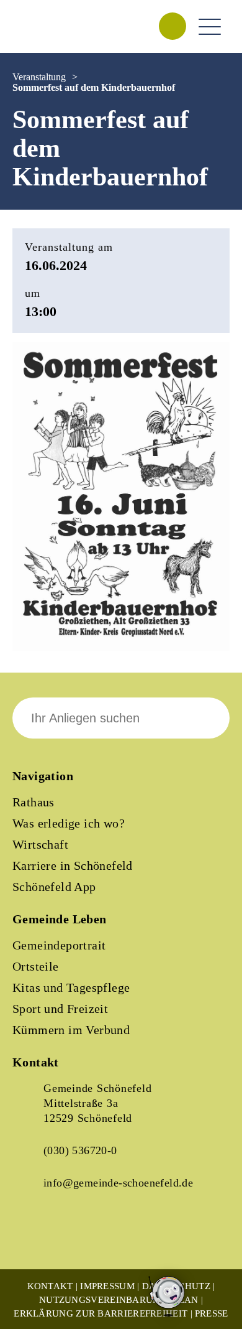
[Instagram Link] (74, 1237)
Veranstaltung (39, 77)
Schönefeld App (54, 886)
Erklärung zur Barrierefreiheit (100, 1313)
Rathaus (33, 802)
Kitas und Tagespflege (71, 987)
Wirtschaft (40, 844)
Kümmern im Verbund (71, 1030)
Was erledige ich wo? (68, 823)
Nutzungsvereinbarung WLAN (119, 1300)
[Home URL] (67, 40)
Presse (211, 1313)
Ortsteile (35, 966)
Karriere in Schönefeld (72, 865)
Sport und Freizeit (60, 1008)
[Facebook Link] (32, 1237)
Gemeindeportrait (58, 945)
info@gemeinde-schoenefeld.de (118, 1183)
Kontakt (50, 1286)
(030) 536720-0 (80, 1150)
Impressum (107, 1286)
